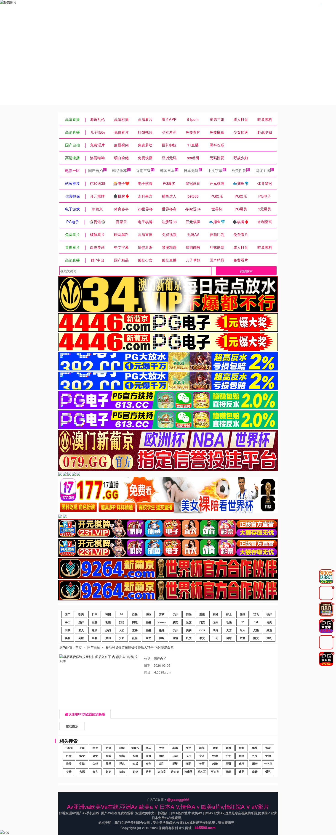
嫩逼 (269, 630)
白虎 (69, 756)
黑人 (148, 748)
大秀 (162, 748)
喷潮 (188, 763)
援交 (256, 638)
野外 (108, 748)
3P (242, 622)
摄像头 (135, 748)
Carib (175, 756)
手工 (67, 622)
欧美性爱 (239, 170)
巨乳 (94, 622)
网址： (149, 672)
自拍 (135, 614)
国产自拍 (95, 170)
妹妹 (122, 771)
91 (121, 614)
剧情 (121, 622)
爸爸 (148, 771)
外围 (255, 756)
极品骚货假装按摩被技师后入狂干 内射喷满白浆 (140, 647)
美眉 (202, 763)
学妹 (175, 614)
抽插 (241, 756)
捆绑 (228, 771)
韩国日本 (167, 170)
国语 (228, 763)
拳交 (202, 638)
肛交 (175, 622)
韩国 (108, 614)
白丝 (95, 763)
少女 (121, 638)
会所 (148, 763)
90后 (135, 763)
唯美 (202, 748)
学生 (95, 748)
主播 (148, 622)
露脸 (228, 748)
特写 (241, 748)
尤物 (256, 630)
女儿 (95, 771)
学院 (82, 763)
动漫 (229, 622)
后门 (162, 763)
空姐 (202, 614)
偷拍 (148, 614)
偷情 (175, 638)
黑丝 (108, 763)
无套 (229, 630)
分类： (149, 658)
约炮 (215, 630)
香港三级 (143, 170)
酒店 (162, 756)
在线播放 (72, 726)
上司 (82, 748)
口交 (202, 622)
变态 (202, 756)
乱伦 (135, 638)
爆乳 (269, 638)
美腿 (67, 638)
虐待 (241, 763)
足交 (189, 622)
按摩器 (188, 771)
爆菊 (255, 748)
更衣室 (215, 771)
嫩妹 (162, 630)
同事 (67, 630)
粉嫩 (215, 763)
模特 (215, 614)
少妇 (108, 630)
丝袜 (242, 614)
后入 (242, 630)
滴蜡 (122, 756)
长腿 (135, 756)
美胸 (189, 630)
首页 (78, 647)
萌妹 (122, 748)
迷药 (241, 771)
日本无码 (191, 170)
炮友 (268, 748)
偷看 (108, 756)
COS (202, 630)
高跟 (81, 638)
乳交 (189, 638)
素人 (81, 630)
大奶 (121, 630)
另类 (269, 622)
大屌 (82, 771)
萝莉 (162, 614)
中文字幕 (215, 170)
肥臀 (175, 763)
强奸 (269, 614)
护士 (229, 614)
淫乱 (122, 763)
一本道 (69, 748)
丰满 (175, 748)
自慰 (229, 638)
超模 (94, 630)
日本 (94, 614)
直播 (135, 630)
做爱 (242, 638)
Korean (161, 622)
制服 (108, 622)
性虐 (215, 756)
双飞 (256, 614)
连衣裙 (175, 771)
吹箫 (255, 771)
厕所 (255, 763)
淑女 (82, 756)
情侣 (189, 614)
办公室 (162, 771)
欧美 (81, 614)
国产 (67, 614)
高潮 (148, 756)
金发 (148, 638)
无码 (215, 622)
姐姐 (108, 771)
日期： (149, 665)
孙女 (95, 756)
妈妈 (135, 771)
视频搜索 (246, 271)
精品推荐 (119, 170)
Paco (188, 756)
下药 (215, 638)
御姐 (162, 638)
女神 (268, 756)
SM (256, 622)
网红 (135, 622)
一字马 (268, 763)
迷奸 (81, 622)
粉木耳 (202, 771)
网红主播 (263, 170)
